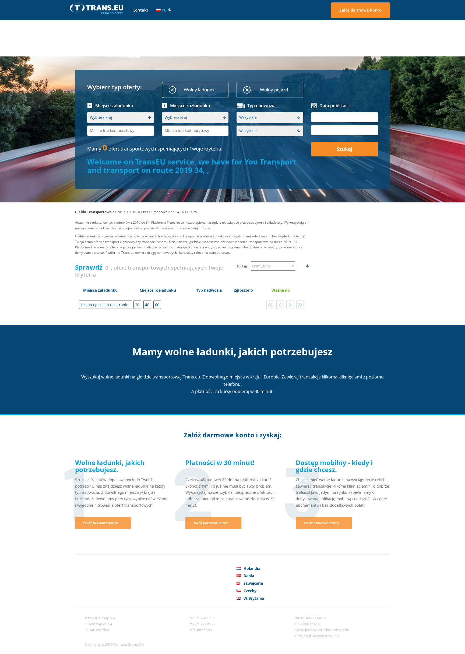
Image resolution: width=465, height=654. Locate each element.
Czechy (250, 590)
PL (163, 10)
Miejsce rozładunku (158, 290)
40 (147, 304)
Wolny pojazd (274, 90)
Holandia (252, 568)
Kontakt (140, 10)
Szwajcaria (253, 583)
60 (157, 304)
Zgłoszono (243, 290)
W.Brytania (254, 598)
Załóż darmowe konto (360, 10)
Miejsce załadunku (100, 290)
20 (137, 304)
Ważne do (281, 290)
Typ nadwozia (209, 290)
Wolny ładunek (199, 90)
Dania (249, 575)
